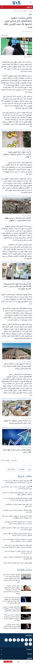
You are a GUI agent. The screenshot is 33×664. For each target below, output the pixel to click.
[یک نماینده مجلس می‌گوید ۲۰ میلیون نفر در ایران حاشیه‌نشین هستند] (16, 408)
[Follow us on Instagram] (14, 640)
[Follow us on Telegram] (26, 640)
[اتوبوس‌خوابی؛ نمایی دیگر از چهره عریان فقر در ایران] (16, 437)
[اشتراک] (26, 644)
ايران (30, 14)
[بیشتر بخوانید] (16, 7)
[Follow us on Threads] (10, 640)
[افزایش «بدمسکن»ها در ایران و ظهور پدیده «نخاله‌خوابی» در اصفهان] (16, 205)
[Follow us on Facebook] (30, 640)
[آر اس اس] (6, 640)
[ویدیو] (18, 662)
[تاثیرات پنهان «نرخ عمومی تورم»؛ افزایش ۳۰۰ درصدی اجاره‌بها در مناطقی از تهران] (16, 139)
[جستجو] (27, 662)
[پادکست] (30, 644)
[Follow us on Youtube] (18, 640)
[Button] (4, 35)
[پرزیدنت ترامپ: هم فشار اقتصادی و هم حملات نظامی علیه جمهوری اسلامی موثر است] (26, 626)
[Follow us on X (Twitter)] (22, 640)
